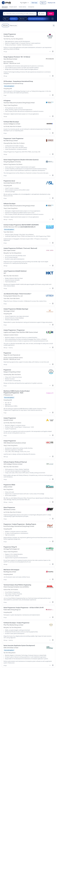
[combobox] (20, 13)
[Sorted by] (53, 25)
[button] (24, 3)
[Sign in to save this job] (52, 51)
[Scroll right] (52, 18)
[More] (50, 51)
